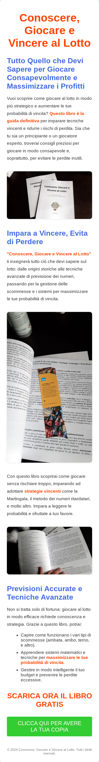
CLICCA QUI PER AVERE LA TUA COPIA (50, 726)
